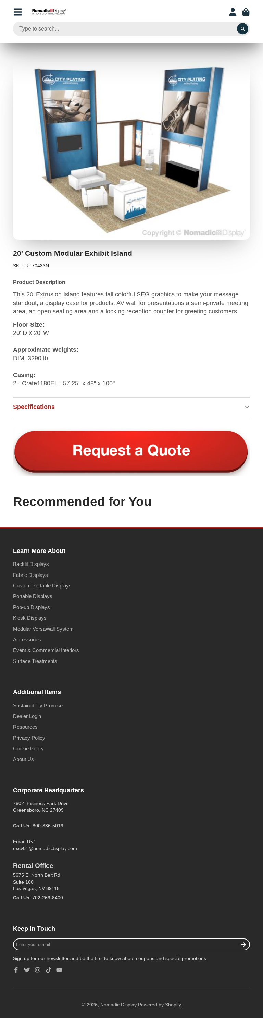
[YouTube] (59, 970)
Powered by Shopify (159, 1004)
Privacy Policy (29, 738)
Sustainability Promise (38, 705)
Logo (49, 12)
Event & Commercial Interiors (46, 650)
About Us (23, 759)
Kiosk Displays (30, 618)
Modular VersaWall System (43, 629)
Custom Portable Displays (42, 586)
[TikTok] (49, 970)
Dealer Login (27, 716)
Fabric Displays (30, 575)
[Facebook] (16, 970)
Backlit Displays (31, 564)
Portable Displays (32, 596)
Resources (25, 727)
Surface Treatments (35, 661)
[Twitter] (27, 970)
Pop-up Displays (31, 607)
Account (233, 12)
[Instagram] (38, 970)
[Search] (243, 29)
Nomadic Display (118, 1004)
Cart (246, 12)
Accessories (27, 639)
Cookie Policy (28, 748)
